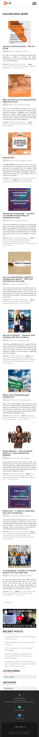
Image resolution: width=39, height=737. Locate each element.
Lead (26, 475)
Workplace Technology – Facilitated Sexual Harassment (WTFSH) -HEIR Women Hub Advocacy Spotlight (18, 656)
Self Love (13, 537)
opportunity (24, 66)
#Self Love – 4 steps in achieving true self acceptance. (18, 512)
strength (26, 241)
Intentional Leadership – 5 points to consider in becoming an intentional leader (18, 215)
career (4, 66)
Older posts (7, 602)
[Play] (5, 626)
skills (20, 124)
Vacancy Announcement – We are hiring (19, 47)
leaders (28, 240)
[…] (28, 119)
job (20, 66)
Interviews (16, 415)
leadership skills (13, 124)
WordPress (26, 733)
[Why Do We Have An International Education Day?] (19, 85)
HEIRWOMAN (31, 533)
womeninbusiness (19, 243)
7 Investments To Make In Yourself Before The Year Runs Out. (19, 572)
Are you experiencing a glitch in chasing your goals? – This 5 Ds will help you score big (18, 279)
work (25, 243)
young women (32, 243)
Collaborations (13, 178)
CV (7, 417)
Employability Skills (13, 66)
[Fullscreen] (34, 626)
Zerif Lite (12, 733)
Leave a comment (18, 68)
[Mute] (31, 626)
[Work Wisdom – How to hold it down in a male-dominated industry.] (19, 437)
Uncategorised (7, 180)
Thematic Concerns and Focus (17, 64)
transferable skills (27, 124)
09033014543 (19, 718)
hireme (29, 417)
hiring (33, 417)
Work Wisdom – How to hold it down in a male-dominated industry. (17, 453)
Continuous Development (20, 238)
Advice (11, 238)
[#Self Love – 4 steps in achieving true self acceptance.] (19, 496)
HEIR (4, 359)
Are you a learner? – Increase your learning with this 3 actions (19, 336)
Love (13, 535)
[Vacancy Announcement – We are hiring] (19, 32)
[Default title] (19, 143)
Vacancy (8, 68)
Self (17, 535)
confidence (10, 240)
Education (6, 124)
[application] (19, 618)
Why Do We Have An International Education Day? (19, 101)
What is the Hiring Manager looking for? (16, 396)
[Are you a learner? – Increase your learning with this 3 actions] (19, 321)
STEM (21, 241)
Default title (8, 158)
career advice (7, 301)
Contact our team (19, 710)
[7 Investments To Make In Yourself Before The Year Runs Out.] (19, 556)
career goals (14, 301)
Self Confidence (23, 535)
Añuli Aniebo (24, 51)
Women (8, 361)
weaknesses (31, 537)
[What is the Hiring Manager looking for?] (19, 380)
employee (23, 417)
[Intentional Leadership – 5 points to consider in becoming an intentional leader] (19, 199)
